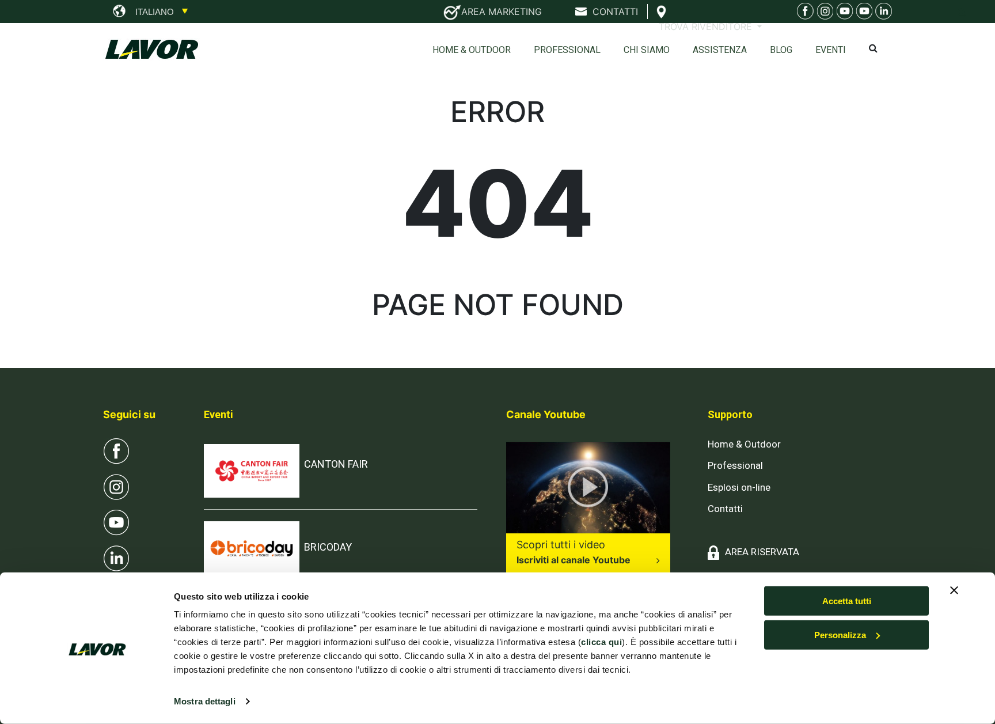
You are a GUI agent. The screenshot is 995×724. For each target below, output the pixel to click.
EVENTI (830, 49)
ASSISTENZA (720, 49)
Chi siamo (647, 49)
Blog (781, 49)
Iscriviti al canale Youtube (574, 560)
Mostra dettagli (205, 701)
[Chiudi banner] (954, 590)
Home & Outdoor (471, 49)
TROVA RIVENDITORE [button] (707, 26)
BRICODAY (328, 547)
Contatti (725, 508)
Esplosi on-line (739, 487)
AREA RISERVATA (762, 552)
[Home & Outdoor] (843, 13)
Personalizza (840, 635)
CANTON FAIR (336, 464)
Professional (567, 49)
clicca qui (601, 642)
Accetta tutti (846, 601)
